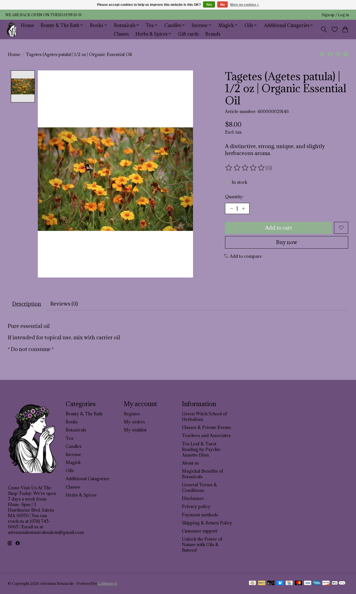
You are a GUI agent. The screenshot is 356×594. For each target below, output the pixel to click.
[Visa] (307, 583)
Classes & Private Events (206, 427)
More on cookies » (244, 5)
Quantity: (234, 196)
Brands (212, 34)
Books (72, 421)
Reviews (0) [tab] (64, 303)
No (222, 5)
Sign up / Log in (335, 15)
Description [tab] (26, 303)
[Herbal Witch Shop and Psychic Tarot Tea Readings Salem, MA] (12, 29)
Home (27, 25)
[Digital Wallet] (338, 583)
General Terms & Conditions (199, 487)
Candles (73, 446)
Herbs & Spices (81, 495)
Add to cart (278, 227)
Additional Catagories (87, 478)
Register (132, 413)
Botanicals (76, 430)
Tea (69, 438)
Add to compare (246, 256)
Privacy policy (196, 506)
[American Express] (316, 583)
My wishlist (135, 430)
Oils (70, 470)
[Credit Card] (289, 583)
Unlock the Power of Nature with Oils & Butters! (202, 544)
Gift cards (188, 34)
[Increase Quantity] (243, 208)
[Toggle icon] (324, 29)
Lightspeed (107, 583)
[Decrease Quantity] (231, 208)
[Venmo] (280, 583)
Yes (209, 5)
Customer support (199, 531)
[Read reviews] (245, 167)
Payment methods (200, 514)
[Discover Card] (326, 583)
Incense (73, 454)
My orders (134, 421)
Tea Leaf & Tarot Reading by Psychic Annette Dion (201, 449)
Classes (121, 34)
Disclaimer (193, 498)
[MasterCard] (298, 583)
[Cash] (252, 583)
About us (190, 463)
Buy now (286, 242)
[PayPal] (261, 583)
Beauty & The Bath (84, 413)
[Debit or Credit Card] (271, 583)
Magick (73, 462)
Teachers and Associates (206, 435)
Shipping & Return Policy (207, 523)
